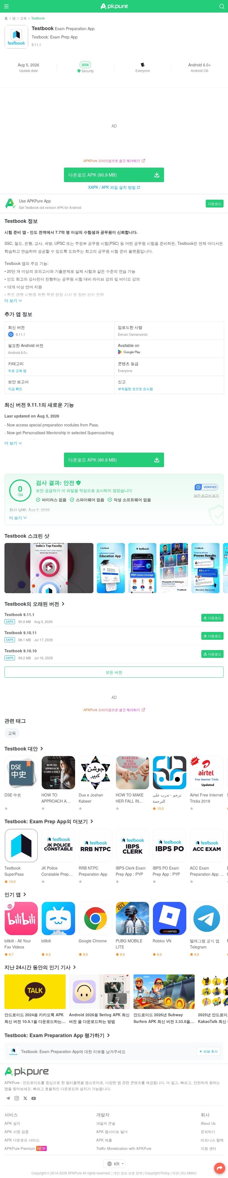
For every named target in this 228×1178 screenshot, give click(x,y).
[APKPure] (114, 6)
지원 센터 (208, 1148)
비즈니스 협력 (212, 1140)
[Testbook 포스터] (111, 568)
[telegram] (7, 1098)
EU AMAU (189, 1172)
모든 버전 (114, 672)
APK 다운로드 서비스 (21, 1140)
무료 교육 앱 (17, 370)
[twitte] (25, 1098)
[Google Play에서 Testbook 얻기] (129, 352)
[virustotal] (78, 483)
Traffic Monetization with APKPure (123, 1148)
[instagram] (16, 1098)
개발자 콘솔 (105, 1123)
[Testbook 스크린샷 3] (205, 568)
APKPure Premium (19, 1148)
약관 (175, 1172)
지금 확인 (15, 388)
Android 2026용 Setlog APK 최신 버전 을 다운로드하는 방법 (99, 1018)
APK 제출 (104, 1140)
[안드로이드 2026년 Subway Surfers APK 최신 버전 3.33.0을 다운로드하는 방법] (164, 991)
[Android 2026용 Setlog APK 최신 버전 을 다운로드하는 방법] (99, 991)
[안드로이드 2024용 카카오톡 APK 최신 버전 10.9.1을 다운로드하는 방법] (35, 991)
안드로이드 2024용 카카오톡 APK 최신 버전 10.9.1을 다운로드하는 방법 (34, 1018)
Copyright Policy (157, 1172)
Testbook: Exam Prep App (55, 37)
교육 (23, 18)
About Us (208, 1123)
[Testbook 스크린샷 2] (174, 568)
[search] (221, 6)
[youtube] (33, 1098)
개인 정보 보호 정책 (127, 1172)
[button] (85, 67)
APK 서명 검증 (16, 1131)
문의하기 (208, 1131)
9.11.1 (20, 334)
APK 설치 (12, 1123)
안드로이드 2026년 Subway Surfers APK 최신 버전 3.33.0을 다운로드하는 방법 (161, 1018)
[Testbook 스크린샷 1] (142, 568)
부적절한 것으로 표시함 (135, 388)
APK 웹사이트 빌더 (112, 1131)
